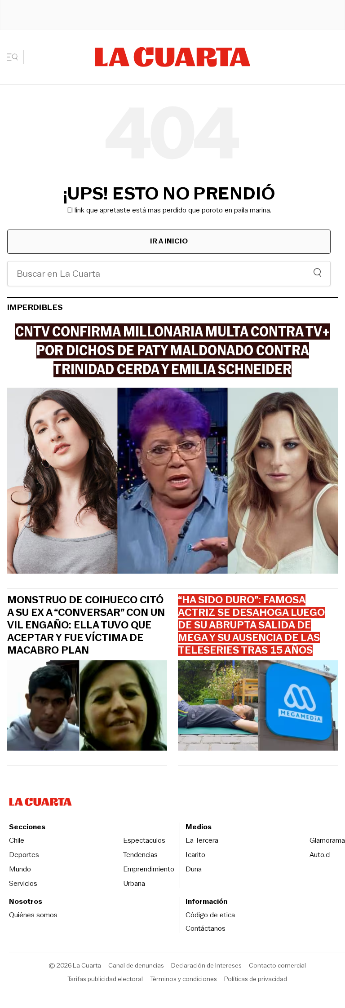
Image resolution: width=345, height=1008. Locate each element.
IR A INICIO (169, 241)
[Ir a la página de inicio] (173, 57)
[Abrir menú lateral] (15, 57)
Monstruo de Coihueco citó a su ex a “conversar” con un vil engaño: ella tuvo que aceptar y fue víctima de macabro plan (86, 625)
